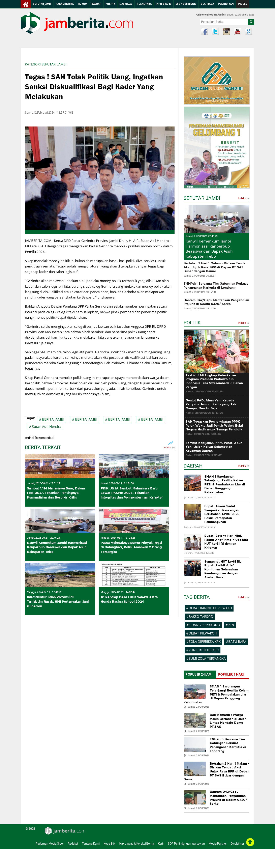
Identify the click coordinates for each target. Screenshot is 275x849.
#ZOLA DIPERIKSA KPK (203, 641)
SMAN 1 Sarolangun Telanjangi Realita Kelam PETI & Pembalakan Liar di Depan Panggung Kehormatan (224, 484)
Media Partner (218, 843)
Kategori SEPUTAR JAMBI (45, 64)
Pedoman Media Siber (50, 843)
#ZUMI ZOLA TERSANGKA (206, 658)
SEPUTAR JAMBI (202, 198)
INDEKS (242, 4)
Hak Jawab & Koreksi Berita (136, 843)
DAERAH (193, 466)
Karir (161, 843)
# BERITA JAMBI (51, 419)
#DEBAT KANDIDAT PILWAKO (209, 608)
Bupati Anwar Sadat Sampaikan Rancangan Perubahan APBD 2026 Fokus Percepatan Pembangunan (221, 513)
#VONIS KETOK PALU (202, 650)
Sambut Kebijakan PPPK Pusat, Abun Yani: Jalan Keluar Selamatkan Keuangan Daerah (214, 449)
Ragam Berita (65, 4)
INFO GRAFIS (163, 4)
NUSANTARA (144, 4)
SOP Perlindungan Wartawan (186, 843)
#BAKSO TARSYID (199, 616)
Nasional (125, 4)
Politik (110, 4)
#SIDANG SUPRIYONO (203, 625)
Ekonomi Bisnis (186, 4)
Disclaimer (237, 843)
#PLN (229, 625)
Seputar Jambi (42, 4)
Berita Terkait (43, 448)
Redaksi (73, 843)
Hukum (82, 4)
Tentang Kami (91, 843)
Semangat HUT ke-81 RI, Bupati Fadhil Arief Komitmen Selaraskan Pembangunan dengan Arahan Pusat (222, 569)
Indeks (167, 448)
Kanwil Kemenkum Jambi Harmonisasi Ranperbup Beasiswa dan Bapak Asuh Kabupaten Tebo (57, 547)
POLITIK (192, 323)
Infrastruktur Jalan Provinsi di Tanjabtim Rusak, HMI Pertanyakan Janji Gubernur (58, 601)
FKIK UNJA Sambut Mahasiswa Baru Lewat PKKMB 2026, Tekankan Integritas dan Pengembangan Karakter (132, 492)
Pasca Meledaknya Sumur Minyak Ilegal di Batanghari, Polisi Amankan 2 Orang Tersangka (131, 547)
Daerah (96, 4)
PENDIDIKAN (226, 4)
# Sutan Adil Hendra (45, 426)
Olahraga (207, 4)
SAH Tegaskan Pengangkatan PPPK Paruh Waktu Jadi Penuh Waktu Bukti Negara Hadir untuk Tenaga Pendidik (214, 427)
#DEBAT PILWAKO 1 (201, 633)
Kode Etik (109, 843)
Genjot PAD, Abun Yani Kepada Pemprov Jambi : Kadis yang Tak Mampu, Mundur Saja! (211, 406)
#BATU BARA (236, 641)
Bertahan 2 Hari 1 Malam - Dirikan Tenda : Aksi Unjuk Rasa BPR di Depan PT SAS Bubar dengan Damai (215, 267)
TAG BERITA (197, 597)
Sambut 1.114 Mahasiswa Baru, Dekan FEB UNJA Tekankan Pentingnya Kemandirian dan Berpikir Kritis (56, 492)
